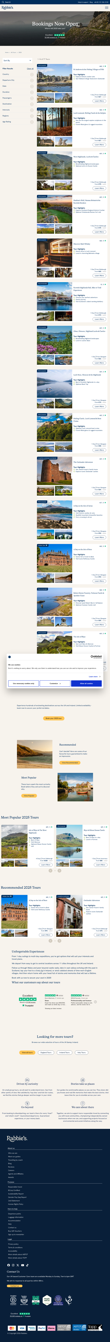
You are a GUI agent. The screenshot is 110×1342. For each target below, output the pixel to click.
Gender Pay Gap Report (17, 1197)
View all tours (27, 1052)
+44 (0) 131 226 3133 (101, 2)
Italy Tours (82, 1052)
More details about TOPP (17, 1258)
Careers (11, 1170)
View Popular (29, 796)
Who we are (12, 1153)
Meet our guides (14, 1156)
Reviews (11, 1167)
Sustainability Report (16, 1194)
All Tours (13, 52)
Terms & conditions (15, 1247)
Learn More (99, 101)
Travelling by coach (15, 1160)
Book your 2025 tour (54, 718)
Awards (11, 1177)
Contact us (14, 1286)
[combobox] (14, 2)
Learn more (93, 676)
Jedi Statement (14, 1201)
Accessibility (12, 1251)
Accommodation (14, 1221)
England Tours (46, 1052)
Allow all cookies (86, 683)
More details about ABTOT (18, 1254)
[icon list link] (8, 1265)
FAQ (9, 1224)
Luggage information (15, 1217)
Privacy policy (13, 1244)
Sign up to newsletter (16, 1234)
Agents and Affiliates (15, 1174)
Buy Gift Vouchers (15, 1231)
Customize (54, 683)
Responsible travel (15, 1187)
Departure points (14, 1214)
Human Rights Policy (15, 1204)
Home (6, 52)
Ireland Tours (64, 1052)
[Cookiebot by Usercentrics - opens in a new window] (92, 657)
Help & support (83, 2)
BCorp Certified (14, 1190)
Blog (91, 2)
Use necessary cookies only (23, 683)
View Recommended (70, 763)
